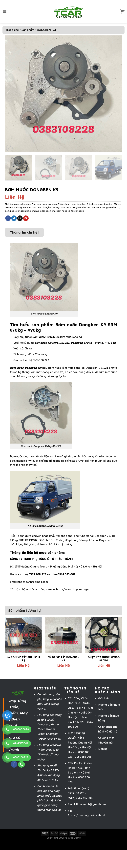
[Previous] (11, 93)
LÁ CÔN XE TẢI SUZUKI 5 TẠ (23, 659)
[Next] (116, 93)
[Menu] (4, 11)
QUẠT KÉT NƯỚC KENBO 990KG (104, 659)
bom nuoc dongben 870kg (106, 204)
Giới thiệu (104, 698)
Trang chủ (12, 29)
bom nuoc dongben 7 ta (23, 204)
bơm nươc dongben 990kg (46, 207)
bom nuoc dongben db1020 (75, 207)
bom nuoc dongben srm (42, 210)
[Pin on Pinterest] (26, 218)
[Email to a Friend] (20, 218)
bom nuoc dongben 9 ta (18, 207)
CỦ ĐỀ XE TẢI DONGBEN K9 (63, 659)
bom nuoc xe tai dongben (70, 210)
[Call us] (21, 764)
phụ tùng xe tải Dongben (90, 535)
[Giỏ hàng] (122, 11)
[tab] (24, 230)
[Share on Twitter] (14, 218)
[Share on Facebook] (8, 218)
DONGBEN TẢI (46, 29)
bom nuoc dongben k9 (17, 210)
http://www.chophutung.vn (73, 589)
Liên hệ (102, 748)
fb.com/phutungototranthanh (87, 815)
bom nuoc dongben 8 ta (78, 204)
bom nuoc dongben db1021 (105, 207)
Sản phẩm (27, 29)
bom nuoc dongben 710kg (50, 204)
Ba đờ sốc (57, 540)
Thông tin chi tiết (24, 232)
